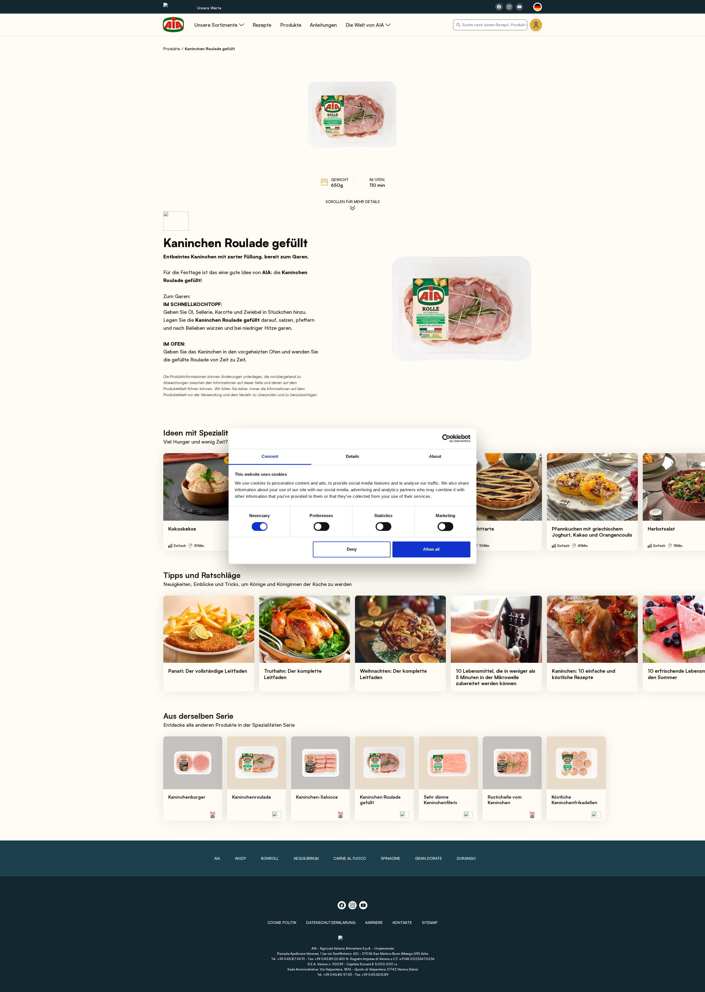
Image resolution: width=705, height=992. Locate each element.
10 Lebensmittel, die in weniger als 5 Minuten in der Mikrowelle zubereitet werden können (495, 677)
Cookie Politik (281, 922)
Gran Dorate (428, 858)
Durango (466, 858)
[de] (537, 6)
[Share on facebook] (499, 7)
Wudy (240, 858)
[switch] (321, 526)
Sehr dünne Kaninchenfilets (440, 799)
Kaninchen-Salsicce (317, 797)
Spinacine (390, 858)
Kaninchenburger (186, 797)
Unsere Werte (209, 8)
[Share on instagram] (509, 7)
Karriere (374, 922)
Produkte (171, 48)
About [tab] (435, 456)
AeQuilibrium (306, 858)
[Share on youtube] (519, 7)
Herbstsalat (661, 529)
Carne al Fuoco (349, 858)
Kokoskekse (182, 529)
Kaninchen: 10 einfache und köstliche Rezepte (583, 674)
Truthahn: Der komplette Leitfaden (293, 674)
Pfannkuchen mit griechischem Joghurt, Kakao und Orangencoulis (592, 532)
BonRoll (270, 858)
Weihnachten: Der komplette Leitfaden (393, 674)
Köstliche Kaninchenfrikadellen (574, 799)
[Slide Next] (689, 502)
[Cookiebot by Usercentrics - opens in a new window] (446, 438)
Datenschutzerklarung (331, 922)
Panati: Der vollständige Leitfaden (207, 671)
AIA (217, 858)
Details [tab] (352, 456)
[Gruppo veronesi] (352, 940)
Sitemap (430, 922)
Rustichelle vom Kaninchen (505, 799)
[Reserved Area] (536, 25)
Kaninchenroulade (251, 797)
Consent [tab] (270, 456)
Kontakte (402, 922)
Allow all (431, 549)
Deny (352, 549)
